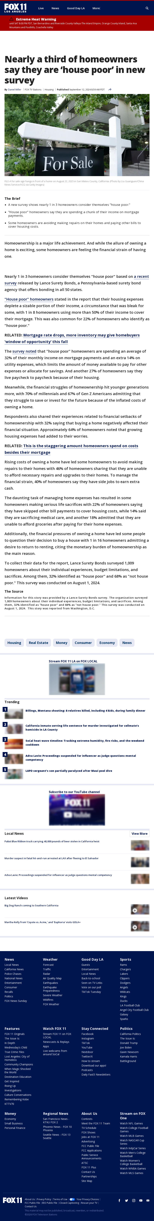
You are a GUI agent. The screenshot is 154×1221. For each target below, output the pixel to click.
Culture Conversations (18, 1095)
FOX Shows (88, 1132)
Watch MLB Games (132, 1136)
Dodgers (125, 983)
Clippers (125, 978)
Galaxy (124, 1014)
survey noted (24, 351)
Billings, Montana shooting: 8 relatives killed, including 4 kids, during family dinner (85, 710)
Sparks (124, 1019)
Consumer (83, 642)
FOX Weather (51, 1004)
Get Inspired (12, 1081)
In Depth (10, 1043)
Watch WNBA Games (133, 1168)
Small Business (14, 1123)
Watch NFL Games (131, 1123)
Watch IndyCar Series (133, 1148)
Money (61, 642)
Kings (123, 996)
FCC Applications (92, 1150)
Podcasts (87, 1070)
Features (12, 1028)
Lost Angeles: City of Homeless (17, 1058)
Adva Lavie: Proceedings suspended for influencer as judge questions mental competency (58, 875)
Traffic (47, 969)
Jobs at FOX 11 (91, 1137)
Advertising (88, 1141)
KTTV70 (9, 1104)
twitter (127, 1201)
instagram (134, 1201)
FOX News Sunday (16, 1001)
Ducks (124, 1001)
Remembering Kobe (17, 1099)
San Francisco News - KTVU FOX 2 (56, 1120)
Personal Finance (15, 1128)
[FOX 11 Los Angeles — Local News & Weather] (17, 8)
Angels (124, 987)
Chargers (125, 969)
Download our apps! (94, 1065)
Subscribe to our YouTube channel (74, 792)
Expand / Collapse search (147, 8)
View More (140, 834)
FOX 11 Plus (89, 1167)
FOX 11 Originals (15, 1034)
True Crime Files (14, 1052)
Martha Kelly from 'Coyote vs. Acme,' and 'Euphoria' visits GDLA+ (43, 922)
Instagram (88, 1038)
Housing (49, 89)
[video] (140, 909)
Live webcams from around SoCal (55, 1052)
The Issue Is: (12, 1038)
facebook (119, 1201)
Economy (107, 642)
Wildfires (48, 999)
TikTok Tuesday (91, 992)
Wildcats (125, 992)
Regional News (55, 1113)
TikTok (86, 1043)
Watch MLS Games (131, 1173)
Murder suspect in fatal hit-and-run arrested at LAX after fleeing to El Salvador (52, 858)
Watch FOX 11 (54, 1028)
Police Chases (13, 974)
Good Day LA (92, 959)
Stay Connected (95, 1028)
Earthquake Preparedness (51, 988)
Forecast (48, 964)
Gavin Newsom (129, 1052)
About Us (89, 1113)
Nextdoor (87, 1052)
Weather (50, 959)
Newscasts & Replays (56, 1042)
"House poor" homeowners (29, 299)
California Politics (130, 1034)
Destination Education (18, 1077)
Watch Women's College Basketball (131, 1162)
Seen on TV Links (92, 983)
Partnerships (89, 1176)
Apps (46, 1046)
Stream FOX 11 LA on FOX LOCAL (73, 661)
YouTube (87, 1047)
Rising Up (10, 1086)
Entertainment (13, 983)
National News (14, 978)
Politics (9, 996)
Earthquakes (50, 983)
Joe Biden (126, 1047)
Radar (46, 974)
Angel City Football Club (134, 1010)
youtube (141, 1201)
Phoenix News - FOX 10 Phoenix (57, 1128)
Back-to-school (91, 978)
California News (14, 969)
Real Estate (38, 642)
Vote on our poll (91, 987)
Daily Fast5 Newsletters (96, 1074)
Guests (86, 964)
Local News (14, 833)
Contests (87, 1119)
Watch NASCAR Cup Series (132, 1141)
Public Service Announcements (91, 1156)
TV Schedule (89, 1128)
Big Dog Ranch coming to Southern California (31, 905)
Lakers (124, 974)
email (148, 1201)
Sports (125, 959)
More (96, 8)
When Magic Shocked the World (18, 1070)
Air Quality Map (52, 978)
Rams (123, 964)
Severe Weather (52, 995)
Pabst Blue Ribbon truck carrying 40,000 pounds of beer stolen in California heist (52, 841)
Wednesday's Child (16, 1047)
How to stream (91, 1061)
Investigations (13, 1090)
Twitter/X (87, 1056)
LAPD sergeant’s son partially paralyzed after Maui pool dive (69, 771)
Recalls (9, 992)
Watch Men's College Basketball (133, 1154)
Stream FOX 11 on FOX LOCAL (57, 1035)
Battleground (128, 1061)
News (127, 642)
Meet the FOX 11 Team (96, 1123)
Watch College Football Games (134, 1129)
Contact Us (88, 1172)
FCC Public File (90, 1146)
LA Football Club (130, 1005)
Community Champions (19, 1064)
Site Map (87, 1181)
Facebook (88, 1034)
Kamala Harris (128, 1056)
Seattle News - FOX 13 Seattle (56, 1136)
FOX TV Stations (33, 89)
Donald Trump (129, 1043)
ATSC (85, 1163)
